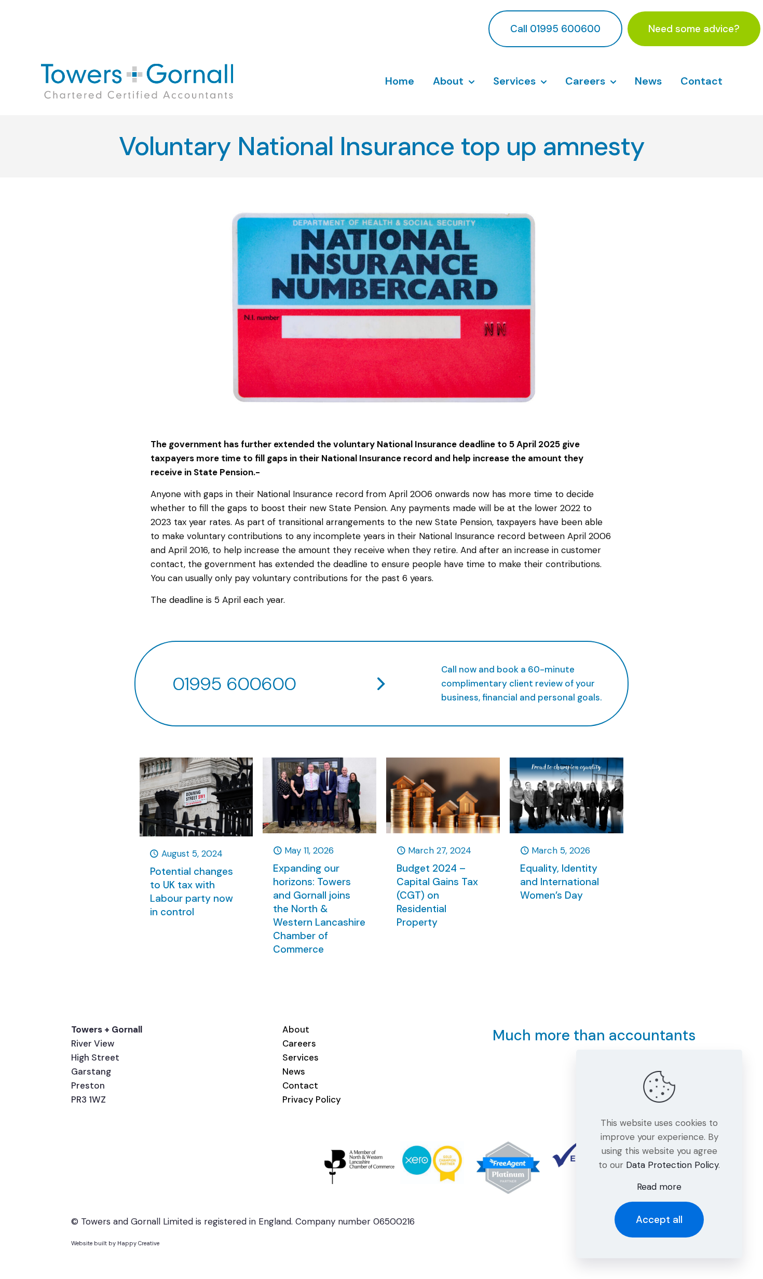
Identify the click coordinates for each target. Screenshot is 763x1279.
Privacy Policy (311, 1099)
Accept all (659, 1219)
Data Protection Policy (672, 1165)
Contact (300, 1085)
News (293, 1071)
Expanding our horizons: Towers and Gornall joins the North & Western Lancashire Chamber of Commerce (319, 909)
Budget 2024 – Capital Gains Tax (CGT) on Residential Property (437, 895)
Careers (299, 1043)
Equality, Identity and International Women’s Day (559, 882)
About (295, 1029)
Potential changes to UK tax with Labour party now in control (191, 891)
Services (300, 1057)
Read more (659, 1186)
